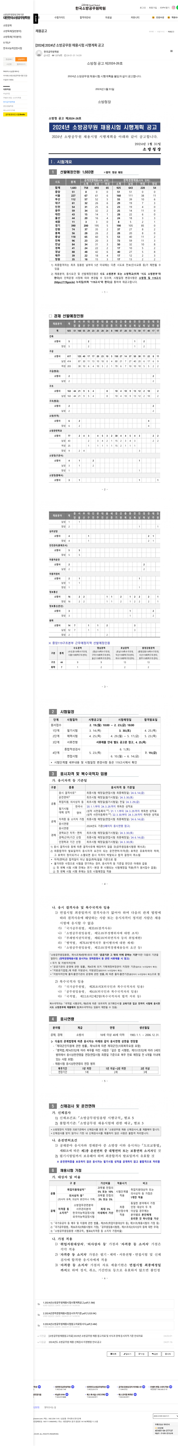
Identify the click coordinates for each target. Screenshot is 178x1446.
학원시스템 (34, 17)
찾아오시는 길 (50, 1407)
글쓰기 (128, 1354)
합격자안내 (85, 17)
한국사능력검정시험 (12, 48)
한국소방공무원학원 (90, 6)
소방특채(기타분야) (12, 37)
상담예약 (21, 59)
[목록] (171, 51)
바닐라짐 (6, 93)
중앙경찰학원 (8, 106)
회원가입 (153, 8)
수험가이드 (59, 17)
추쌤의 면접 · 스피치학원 (12, 98)
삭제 (169, 1354)
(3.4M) (70, 1324)
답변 (156, 1354)
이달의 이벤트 (8, 80)
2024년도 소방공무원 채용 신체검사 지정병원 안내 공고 (75, 1342)
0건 (48, 55)
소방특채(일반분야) (12, 31)
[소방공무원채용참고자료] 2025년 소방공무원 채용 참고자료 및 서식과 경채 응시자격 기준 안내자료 (96, 1336)
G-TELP (6, 42)
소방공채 (7, 25)
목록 (114, 1354)
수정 (142, 1354)
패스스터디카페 (9, 110)
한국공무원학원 (9, 102)
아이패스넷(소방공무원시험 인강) (15, 76)
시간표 (9, 64)
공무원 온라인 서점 (15, 114)
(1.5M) (69, 1303)
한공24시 (9, 59)
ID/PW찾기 (164, 8)
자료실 (108, 17)
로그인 (143, 8)
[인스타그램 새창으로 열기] (173, 7)
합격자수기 (21, 64)
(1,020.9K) (69, 1313)
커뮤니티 (135, 17)
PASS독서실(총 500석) (11, 71)
